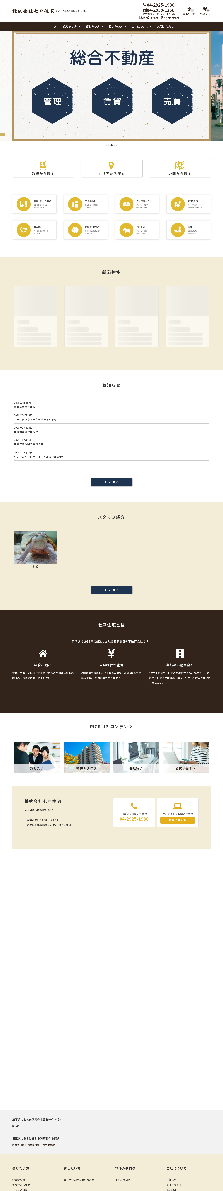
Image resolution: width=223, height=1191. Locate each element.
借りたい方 (70, 26)
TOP (54, 26)
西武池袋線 (49, 1144)
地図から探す (179, 173)
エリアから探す (111, 173)
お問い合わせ (165, 26)
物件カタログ (122, 1179)
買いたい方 (116, 26)
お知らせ (171, 1179)
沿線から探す (43, 173)
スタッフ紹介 (174, 1185)
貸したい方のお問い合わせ (79, 1179)
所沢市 (16, 1126)
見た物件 (189, 12)
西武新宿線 (33, 1144)
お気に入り (205, 12)
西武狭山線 (18, 1144)
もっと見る (111, 482)
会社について (140, 26)
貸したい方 (93, 26)
